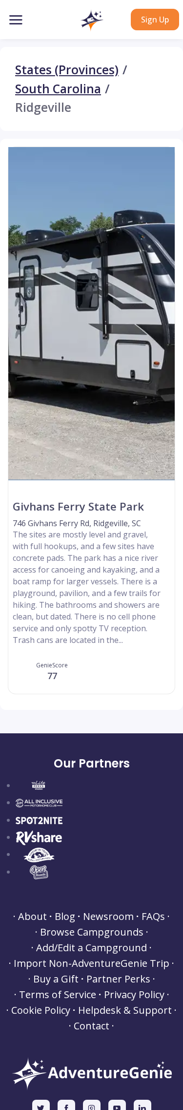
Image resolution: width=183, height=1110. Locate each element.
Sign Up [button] (155, 19)
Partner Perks (118, 979)
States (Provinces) (67, 70)
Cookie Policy (40, 1010)
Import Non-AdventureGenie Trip (91, 963)
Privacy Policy (134, 995)
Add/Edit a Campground (91, 948)
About (32, 916)
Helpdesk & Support (125, 1010)
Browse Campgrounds (91, 932)
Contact (91, 1026)
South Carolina (58, 89)
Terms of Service (57, 995)
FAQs (153, 916)
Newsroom (108, 916)
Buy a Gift (56, 979)
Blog (65, 916)
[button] (91, 20)
